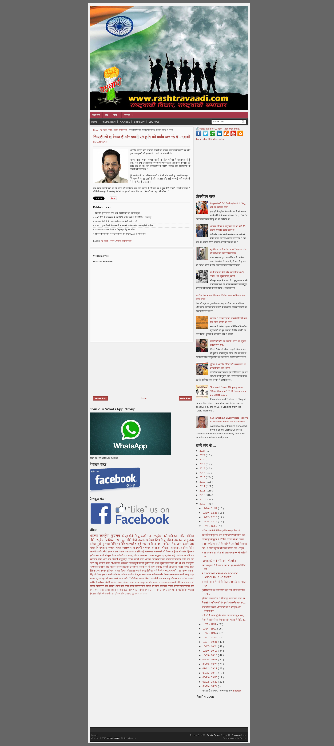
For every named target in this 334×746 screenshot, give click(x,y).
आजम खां (150, 574)
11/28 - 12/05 (210, 526)
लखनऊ (178, 540)
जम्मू (186, 540)
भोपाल (122, 551)
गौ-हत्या (152, 566)
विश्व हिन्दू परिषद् (164, 540)
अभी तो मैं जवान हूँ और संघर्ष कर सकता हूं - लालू (222, 615)
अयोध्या (150, 540)
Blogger (236, 690)
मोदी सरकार (139, 540)
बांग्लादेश (183, 551)
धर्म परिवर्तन (189, 555)
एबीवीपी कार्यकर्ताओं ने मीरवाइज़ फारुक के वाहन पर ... (225, 598)
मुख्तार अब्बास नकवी (121, 130)
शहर (115, 115)
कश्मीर (145, 536)
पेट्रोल (187, 586)
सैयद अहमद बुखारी (108, 590)
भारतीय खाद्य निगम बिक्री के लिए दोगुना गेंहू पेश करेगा (115, 229)
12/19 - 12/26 (210, 512)
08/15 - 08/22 (210, 686)
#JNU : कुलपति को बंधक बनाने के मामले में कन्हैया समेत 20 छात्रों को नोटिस (124, 225)
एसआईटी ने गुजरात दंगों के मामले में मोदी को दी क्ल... (224, 535)
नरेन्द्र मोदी (128, 536)
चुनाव (110, 551)
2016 (203, 477)
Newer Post (100, 398)
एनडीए (171, 586)
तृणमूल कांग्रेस (146, 582)
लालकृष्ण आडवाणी (132, 547)
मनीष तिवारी (130, 586)
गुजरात (106, 543)
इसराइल (164, 586)
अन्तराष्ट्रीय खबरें (159, 536)
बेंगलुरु (108, 555)
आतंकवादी (158, 551)
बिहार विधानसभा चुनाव (103, 547)
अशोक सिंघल (121, 570)
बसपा (165, 582)
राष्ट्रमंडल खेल (159, 559)
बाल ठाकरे (172, 582)
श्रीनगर (142, 543)
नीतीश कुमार (184, 566)
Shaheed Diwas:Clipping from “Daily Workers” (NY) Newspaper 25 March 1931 (228, 391)
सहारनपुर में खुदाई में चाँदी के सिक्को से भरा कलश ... (224, 539)
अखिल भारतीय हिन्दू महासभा (133, 574)
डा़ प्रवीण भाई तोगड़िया (173, 555)
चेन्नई (166, 566)
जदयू (130, 590)
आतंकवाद (149, 551)
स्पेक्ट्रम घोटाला (161, 547)
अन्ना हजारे (183, 543)
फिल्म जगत (169, 574)
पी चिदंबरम (168, 551)
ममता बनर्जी (179, 574)
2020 (203, 459)
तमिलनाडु (173, 566)
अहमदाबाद (176, 547)
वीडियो (93, 586)
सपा (134, 551)
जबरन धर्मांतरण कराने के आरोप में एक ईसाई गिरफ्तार (224, 543)
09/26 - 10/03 (210, 659)
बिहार (119, 547)
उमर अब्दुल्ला (156, 555)
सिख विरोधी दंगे (148, 586)
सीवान (144, 594)
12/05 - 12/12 (210, 521)
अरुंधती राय (122, 555)
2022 (203, 455)
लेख (106, 115)
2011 (202, 499)
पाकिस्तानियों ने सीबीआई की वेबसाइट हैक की (221, 530)
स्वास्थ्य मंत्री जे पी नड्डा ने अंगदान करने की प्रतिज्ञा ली (116, 221)
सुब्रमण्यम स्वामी (167, 563)
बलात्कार (125, 563)
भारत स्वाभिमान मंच (141, 590)
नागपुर (166, 570)
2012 (203, 495)
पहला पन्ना (96, 115)
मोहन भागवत (146, 559)
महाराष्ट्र (94, 559)
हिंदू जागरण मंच (137, 594)
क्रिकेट (126, 582)
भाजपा (110, 130)
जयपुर (131, 555)
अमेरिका (185, 547)
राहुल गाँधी (126, 540)
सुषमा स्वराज (101, 570)
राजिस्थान (181, 582)
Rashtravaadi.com (239, 735)
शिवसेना (178, 559)
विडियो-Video (188, 590)
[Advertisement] (119, 367)
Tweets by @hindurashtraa (210, 139)
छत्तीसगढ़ (128, 594)
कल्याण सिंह (179, 586)
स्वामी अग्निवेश (114, 574)
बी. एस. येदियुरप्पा (186, 563)
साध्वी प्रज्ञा (154, 563)
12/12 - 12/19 (210, 517)
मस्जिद (147, 547)
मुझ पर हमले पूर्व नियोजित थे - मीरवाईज (219, 560)
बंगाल (111, 578)
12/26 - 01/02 (210, 508)
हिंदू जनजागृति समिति (159, 590)
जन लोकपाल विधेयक (145, 570)
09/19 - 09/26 (210, 664)
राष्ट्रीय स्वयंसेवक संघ (107, 540)
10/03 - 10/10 (210, 655)
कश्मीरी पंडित (105, 563)
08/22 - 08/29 (210, 681)
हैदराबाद (126, 566)
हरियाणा (111, 570)
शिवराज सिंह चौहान (107, 566)
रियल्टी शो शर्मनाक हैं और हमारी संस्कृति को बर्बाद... (224, 602)
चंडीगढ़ (159, 566)
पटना (116, 551)
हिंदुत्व (119, 566)
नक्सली (191, 578)
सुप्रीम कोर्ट (102, 551)
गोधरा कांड (116, 563)
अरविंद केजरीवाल (97, 582)
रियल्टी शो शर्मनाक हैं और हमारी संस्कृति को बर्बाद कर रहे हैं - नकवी (141, 136)
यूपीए (147, 563)
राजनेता (127, 115)
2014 (203, 486)
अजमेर (93, 578)
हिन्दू (138, 536)
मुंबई (99, 543)
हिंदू (97, 563)
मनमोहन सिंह (169, 543)
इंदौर (184, 559)
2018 (203, 468)
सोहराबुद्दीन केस (102, 586)
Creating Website (213, 735)
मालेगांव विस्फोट (121, 578)
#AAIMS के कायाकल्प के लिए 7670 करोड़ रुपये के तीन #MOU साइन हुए (123, 217)
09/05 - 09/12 (210, 673)
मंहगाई (141, 563)
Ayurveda (125, 121)
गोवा (123, 586)
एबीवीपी (108, 582)
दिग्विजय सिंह (118, 543)
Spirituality (139, 121)
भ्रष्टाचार (94, 566)
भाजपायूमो (133, 563)
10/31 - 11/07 (210, 637)
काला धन (143, 566)
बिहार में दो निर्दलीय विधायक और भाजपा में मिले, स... (224, 619)
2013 (203, 490)
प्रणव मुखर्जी (102, 578)
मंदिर (183, 536)
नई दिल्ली (103, 130)
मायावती (173, 570)
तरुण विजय (135, 582)
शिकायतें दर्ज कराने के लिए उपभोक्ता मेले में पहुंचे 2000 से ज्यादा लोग (120, 234)
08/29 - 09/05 (210, 677)
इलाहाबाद (134, 566)
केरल (114, 555)
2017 (203, 473)
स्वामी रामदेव (154, 543)
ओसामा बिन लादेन (179, 578)
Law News (154, 121)
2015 (203, 481)
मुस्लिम (116, 536)
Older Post (185, 398)
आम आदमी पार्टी (175, 590)
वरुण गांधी (190, 582)
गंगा (189, 559)
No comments (100, 142)
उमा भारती (100, 555)
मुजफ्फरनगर (182, 570)
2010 (203, 503)
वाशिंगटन (170, 559)
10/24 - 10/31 (210, 641)
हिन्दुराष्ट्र (123, 559)
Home (94, 121)
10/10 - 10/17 (210, 650)
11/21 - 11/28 (209, 624)
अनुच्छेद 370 (122, 590)
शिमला (138, 586)
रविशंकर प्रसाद (101, 574)
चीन (177, 563)
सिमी (157, 586)
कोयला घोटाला (108, 594)
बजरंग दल (158, 582)
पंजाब (137, 555)
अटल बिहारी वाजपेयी (149, 578)
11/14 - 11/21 (209, 628)
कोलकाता (131, 570)
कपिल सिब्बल (117, 582)
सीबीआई (141, 551)
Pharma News (109, 121)
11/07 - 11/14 (209, 633)
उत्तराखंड (159, 574)
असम (118, 586)
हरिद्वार (112, 586)
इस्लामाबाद (145, 555)
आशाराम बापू (165, 578)
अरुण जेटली (134, 559)
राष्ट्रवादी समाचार (113, 738)
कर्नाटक (128, 551)
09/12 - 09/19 (210, 668)
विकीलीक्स (134, 578)
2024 (203, 450)
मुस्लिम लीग (120, 594)
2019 (203, 464)
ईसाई (176, 551)
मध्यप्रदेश (132, 543)
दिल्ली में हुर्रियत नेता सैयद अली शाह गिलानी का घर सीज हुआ (117, 213)
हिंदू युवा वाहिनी (96, 594)
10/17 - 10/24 (210, 646)
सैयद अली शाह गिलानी (108, 559)
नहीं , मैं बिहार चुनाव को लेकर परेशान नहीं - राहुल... (224, 548)
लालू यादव (189, 574)
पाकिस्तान (174, 536)
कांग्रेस (105, 536)
